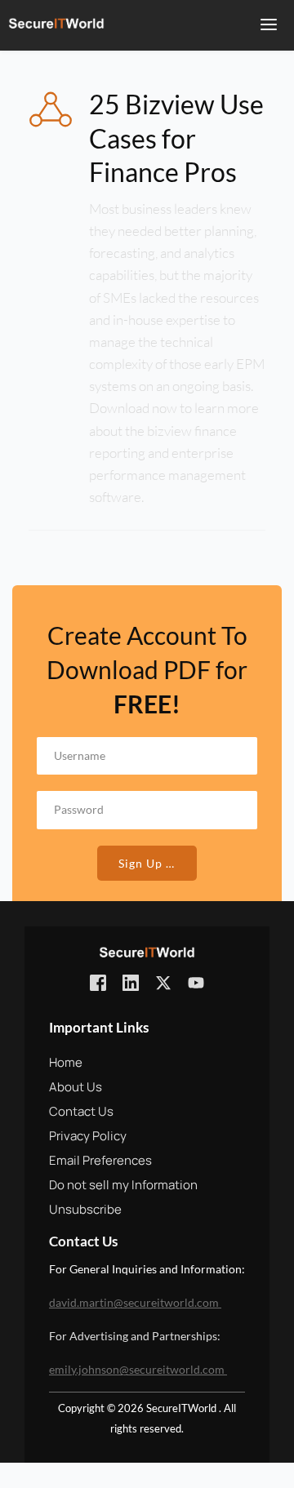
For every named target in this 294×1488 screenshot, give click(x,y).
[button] (269, 24)
